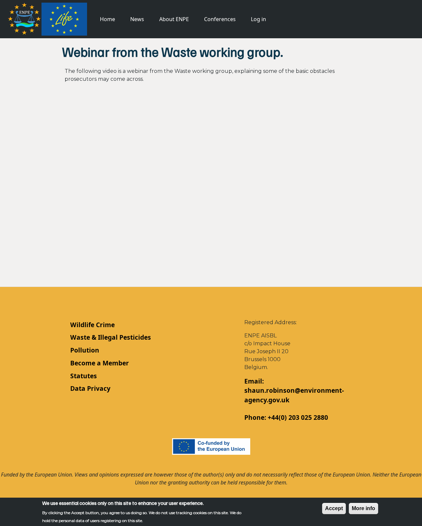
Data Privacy (90, 388)
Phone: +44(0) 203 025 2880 (286, 417)
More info (363, 508)
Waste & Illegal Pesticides (110, 337)
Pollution (84, 350)
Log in (258, 19)
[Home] (47, 18)
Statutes (83, 375)
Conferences (220, 19)
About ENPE (174, 19)
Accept (334, 508)
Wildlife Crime (92, 324)
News (137, 19)
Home (107, 19)
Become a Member (99, 362)
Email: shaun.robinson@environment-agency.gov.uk (294, 391)
